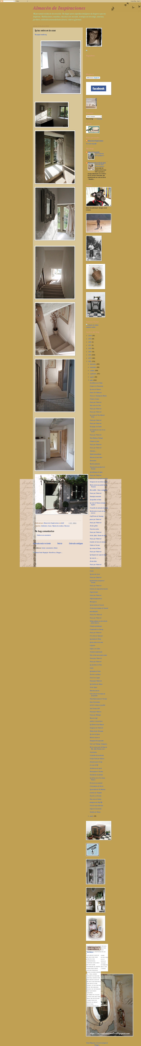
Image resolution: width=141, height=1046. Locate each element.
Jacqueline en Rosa (95, 500)
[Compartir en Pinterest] (75, 523)
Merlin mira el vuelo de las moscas (97, 512)
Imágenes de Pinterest (96, 728)
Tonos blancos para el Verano (98, 699)
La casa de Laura (95, 734)
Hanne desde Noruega (96, 731)
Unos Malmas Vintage (96, 438)
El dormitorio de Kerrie (96, 786)
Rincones (67, 526)
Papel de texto (94, 592)
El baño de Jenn (94, 441)
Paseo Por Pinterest (96, 392)
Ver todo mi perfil (91, 144)
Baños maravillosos (95, 454)
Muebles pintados (95, 464)
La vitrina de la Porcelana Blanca (97, 779)
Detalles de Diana (95, 812)
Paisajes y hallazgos (96, 626)
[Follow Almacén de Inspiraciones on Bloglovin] (93, 78)
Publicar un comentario (44, 535)
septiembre (93, 374)
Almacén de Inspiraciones (59, 7)
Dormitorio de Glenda (96, 775)
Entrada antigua (76, 543)
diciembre (93, 364)
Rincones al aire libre (96, 457)
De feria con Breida (95, 796)
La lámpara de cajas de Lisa (98, 555)
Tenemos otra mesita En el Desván (97, 468)
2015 (90, 352)
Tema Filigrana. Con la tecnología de (97, 1043)
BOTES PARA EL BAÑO (97, 705)
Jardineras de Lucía (96, 768)
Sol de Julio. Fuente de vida (98, 535)
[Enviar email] (93, 129)
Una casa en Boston (95, 799)
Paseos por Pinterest (96, 658)
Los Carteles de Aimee (96, 684)
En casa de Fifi (94, 765)
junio (92, 816)
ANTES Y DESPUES (96, 721)
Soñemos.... (93, 451)
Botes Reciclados (95, 702)
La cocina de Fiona (95, 548)
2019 (90, 339)
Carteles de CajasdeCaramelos (99, 589)
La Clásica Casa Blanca (97, 724)
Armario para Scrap (96, 762)
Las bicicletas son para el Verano (97, 581)
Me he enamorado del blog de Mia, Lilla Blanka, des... (98, 748)
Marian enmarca (95, 737)
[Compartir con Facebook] (74, 523)
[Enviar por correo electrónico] (69, 523)
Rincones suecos (94, 690)
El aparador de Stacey (96, 629)
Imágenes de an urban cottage (99, 482)
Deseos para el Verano (96, 771)
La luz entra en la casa (96, 642)
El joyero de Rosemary (96, 386)
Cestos (91, 668)
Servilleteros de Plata (96, 383)
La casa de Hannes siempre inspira (98, 504)
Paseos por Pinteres (95, 712)
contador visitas (90, 327)
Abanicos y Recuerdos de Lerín (97, 163)
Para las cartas (94, 529)
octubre (92, 370)
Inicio (59, 543)
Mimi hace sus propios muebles (99, 478)
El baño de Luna (94, 399)
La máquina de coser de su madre (97, 430)
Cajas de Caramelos (93, 152)
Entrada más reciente (42, 543)
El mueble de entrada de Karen (99, 508)
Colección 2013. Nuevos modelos (99, 165)
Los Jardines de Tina (96, 665)
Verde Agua (93, 687)
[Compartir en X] (72, 523)
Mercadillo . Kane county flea (98, 490)
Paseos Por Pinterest (96, 615)
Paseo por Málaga (95, 715)
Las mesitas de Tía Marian (97, 789)
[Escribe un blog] (71, 523)
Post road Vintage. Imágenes (98, 744)
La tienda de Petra (95, 671)
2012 (90, 361)
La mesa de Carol (95, 574)
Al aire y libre (94, 526)
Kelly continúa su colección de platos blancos (98, 622)
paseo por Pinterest (95, 519)
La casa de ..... (94, 558)
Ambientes (44, 526)
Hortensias (93, 461)
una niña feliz (94, 611)
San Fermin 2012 (95, 708)
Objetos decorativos (57, 526)
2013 (90, 358)
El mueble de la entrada (97, 755)
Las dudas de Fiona (95, 639)
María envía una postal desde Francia (98, 486)
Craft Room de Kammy (96, 516)
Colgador (92, 645)
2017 (90, 345)
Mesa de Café (94, 718)
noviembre (93, 367)
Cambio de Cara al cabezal (98, 542)
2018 (90, 342)
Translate (99, 119)
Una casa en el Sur (95, 405)
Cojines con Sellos (95, 649)
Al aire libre (93, 561)
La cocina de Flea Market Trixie (97, 416)
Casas (49, 526)
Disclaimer (94, 979)
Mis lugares (93, 602)
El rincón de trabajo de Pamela (99, 608)
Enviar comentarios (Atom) (49, 548)
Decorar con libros (95, 674)
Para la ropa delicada (96, 805)
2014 (90, 355)
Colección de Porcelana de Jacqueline (97, 694)
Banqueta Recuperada (96, 741)
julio (91, 380)
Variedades (93, 752)
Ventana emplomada (96, 652)
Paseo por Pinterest (95, 402)
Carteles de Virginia (96, 793)
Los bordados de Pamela (97, 605)
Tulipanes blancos (95, 568)
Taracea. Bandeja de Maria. (98, 396)
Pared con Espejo (95, 678)
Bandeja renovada (95, 496)
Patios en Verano (95, 545)
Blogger (96, 1045)
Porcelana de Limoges (96, 636)
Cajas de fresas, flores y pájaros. (99, 154)
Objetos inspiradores (96, 598)
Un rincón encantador (96, 783)
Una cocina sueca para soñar (98, 655)
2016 (90, 348)
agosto (92, 377)
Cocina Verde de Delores (97, 759)
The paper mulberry (41, 35)
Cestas (92, 571)
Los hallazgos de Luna (96, 472)
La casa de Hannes (95, 389)
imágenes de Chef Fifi (96, 802)
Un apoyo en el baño (96, 427)
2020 (90, 335)
